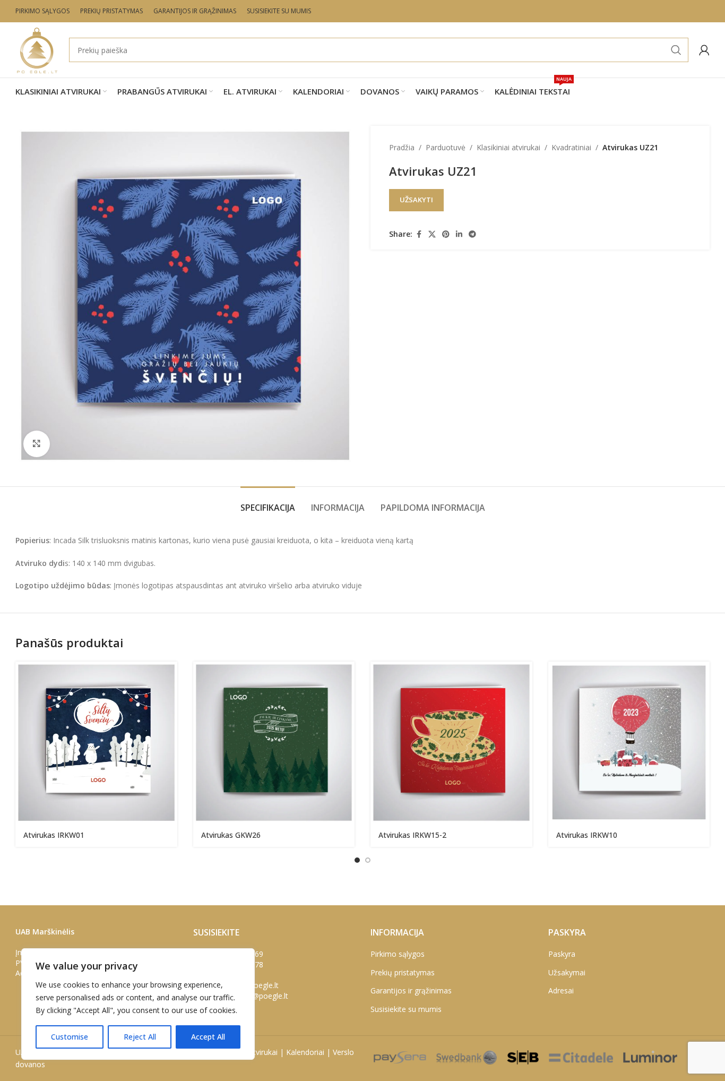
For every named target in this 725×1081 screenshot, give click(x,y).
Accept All (208, 1037)
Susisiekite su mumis (406, 1009)
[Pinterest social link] (446, 234)
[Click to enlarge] (36, 444)
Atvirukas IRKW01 (53, 835)
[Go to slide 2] (367, 860)
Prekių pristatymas (402, 972)
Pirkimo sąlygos (397, 954)
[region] (138, 1004)
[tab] (267, 502)
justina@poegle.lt (258, 996)
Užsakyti (416, 199)
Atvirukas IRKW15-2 (412, 835)
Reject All (140, 1037)
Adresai (561, 990)
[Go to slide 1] (357, 860)
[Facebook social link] (418, 234)
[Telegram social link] (472, 234)
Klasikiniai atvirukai (508, 147)
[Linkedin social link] (459, 234)
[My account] (704, 50)
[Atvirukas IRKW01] (96, 742)
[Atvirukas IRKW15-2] (451, 742)
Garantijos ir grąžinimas (411, 990)
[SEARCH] (676, 50)
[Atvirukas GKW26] (274, 742)
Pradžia (402, 147)
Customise (69, 1037)
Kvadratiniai (571, 147)
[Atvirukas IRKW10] (629, 742)
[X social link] (432, 234)
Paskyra (561, 954)
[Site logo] (36, 49)
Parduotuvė (445, 147)
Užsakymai (566, 972)
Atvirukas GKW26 (231, 835)
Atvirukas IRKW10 (586, 835)
